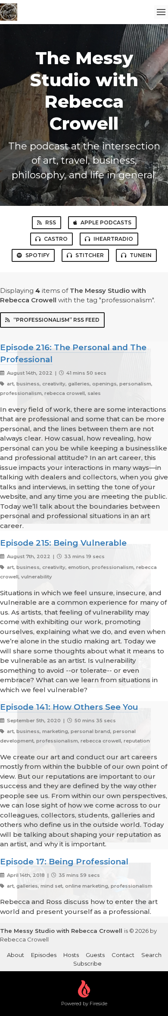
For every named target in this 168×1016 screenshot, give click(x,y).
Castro (56, 239)
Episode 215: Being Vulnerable (63, 543)
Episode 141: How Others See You (69, 707)
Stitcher (89, 255)
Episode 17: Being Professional (64, 862)
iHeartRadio (113, 239)
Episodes (43, 954)
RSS (50, 222)
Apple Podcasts (106, 222)
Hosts (71, 954)
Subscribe (87, 963)
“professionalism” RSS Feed (56, 320)
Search (151, 954)
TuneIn (141, 255)
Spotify (37, 255)
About (15, 954)
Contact (123, 954)
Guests (95, 954)
